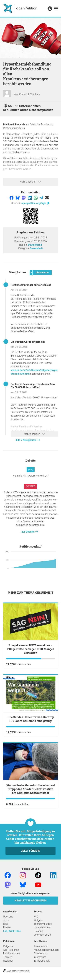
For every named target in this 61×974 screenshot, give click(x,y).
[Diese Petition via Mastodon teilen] (24, 197)
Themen (7, 957)
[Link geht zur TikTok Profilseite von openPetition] (38, 875)
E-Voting (38, 931)
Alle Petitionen (11, 949)
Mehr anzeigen (28, 181)
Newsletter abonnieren (30, 900)
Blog (5, 923)
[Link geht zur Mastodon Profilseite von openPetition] (8, 884)
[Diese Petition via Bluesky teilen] (18, 197)
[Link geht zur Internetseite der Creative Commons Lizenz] (5, 970)
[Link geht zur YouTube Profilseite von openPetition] (38, 884)
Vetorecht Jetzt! (42, 934)
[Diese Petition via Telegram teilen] (41, 197)
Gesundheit (36, 248)
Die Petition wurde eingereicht (28, 341)
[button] (49, 8)
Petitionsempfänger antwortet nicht (31, 284)
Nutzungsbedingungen (46, 949)
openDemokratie (43, 923)
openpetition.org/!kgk (33, 203)
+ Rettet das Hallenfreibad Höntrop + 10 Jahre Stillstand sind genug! (30, 719)
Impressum (40, 957)
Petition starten (11, 953)
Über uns (8, 916)
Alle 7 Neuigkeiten (26, 440)
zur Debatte (28, 531)
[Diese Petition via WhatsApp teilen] (36, 197)
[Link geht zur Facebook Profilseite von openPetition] (8, 875)
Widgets (38, 920)
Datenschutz (40, 953)
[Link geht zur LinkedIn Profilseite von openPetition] (53, 875)
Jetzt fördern (30, 850)
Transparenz (40, 946)
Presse (6, 927)
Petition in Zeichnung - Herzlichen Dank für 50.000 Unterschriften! (33, 386)
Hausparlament (42, 927)
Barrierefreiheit (42, 960)
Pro (30, 469)
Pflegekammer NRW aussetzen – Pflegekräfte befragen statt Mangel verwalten (30, 649)
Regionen (8, 960)
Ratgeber (8, 946)
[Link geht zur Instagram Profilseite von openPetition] (23, 875)
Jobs (6, 920)
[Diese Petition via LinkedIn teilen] (30, 197)
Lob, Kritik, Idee (12, 931)
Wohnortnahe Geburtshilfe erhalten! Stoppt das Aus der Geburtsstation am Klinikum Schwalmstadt (30, 789)
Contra (30, 486)
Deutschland (35, 244)
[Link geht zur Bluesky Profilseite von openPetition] (23, 884)
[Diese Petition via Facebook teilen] (12, 197)
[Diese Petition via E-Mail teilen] (47, 197)
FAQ (36, 916)
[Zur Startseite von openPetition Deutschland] (20, 8)
